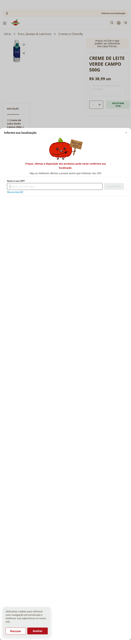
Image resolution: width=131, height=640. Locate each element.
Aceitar (37, 631)
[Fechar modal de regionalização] (126, 133)
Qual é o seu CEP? (16, 181)
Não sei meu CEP (15, 192)
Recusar (15, 631)
